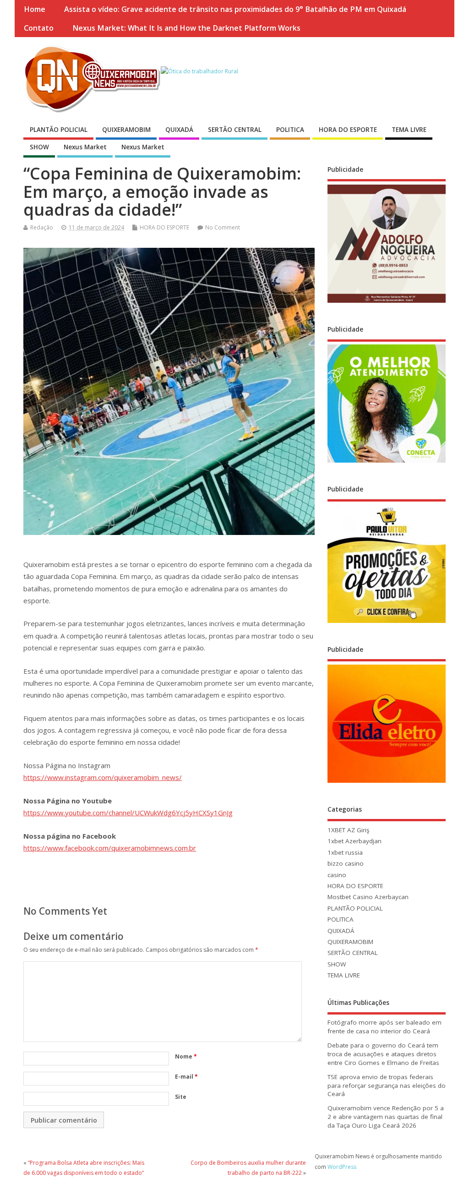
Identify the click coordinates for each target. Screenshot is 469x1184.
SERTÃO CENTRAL (235, 129)
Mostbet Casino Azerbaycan (368, 897)
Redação (41, 227)
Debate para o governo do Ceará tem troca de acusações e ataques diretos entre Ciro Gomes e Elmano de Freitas (383, 1054)
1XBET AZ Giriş (348, 830)
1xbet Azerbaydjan (354, 841)
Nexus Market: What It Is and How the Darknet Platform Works (186, 28)
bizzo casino (345, 863)
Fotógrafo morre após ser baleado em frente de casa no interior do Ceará (384, 1026)
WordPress (341, 1167)
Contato (39, 28)
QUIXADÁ (179, 129)
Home (34, 9)
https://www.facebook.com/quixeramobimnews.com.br (109, 847)
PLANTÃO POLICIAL (58, 129)
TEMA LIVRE (409, 129)
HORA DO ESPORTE (348, 129)
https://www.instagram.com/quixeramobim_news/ (102, 777)
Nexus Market (85, 147)
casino (336, 875)
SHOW (39, 147)
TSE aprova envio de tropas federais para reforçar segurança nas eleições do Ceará (386, 1085)
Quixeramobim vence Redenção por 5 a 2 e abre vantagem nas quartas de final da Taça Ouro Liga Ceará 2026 (385, 1116)
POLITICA (290, 129)
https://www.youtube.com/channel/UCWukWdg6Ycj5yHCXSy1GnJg (128, 812)
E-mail (186, 1076)
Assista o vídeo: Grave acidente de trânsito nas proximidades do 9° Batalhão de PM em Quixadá (235, 9)
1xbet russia (345, 852)
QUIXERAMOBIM (126, 129)
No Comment (222, 227)
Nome (186, 1056)
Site (180, 1097)
